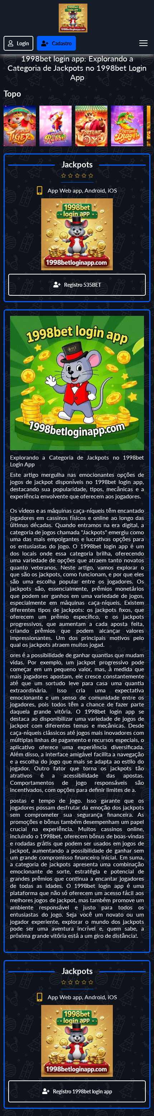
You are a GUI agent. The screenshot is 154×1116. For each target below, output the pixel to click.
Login (23, 43)
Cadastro (62, 43)
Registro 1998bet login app (82, 1091)
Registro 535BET (82, 285)
